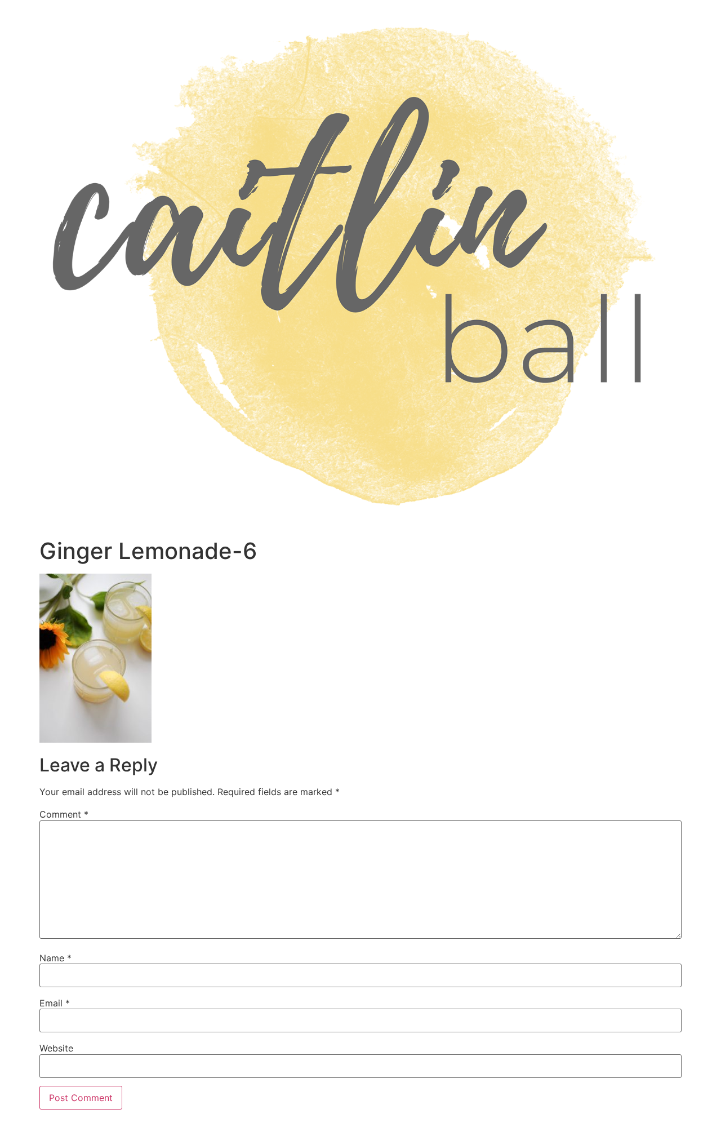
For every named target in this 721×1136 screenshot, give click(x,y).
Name (55, 957)
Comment (63, 814)
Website (56, 1048)
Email (54, 1003)
